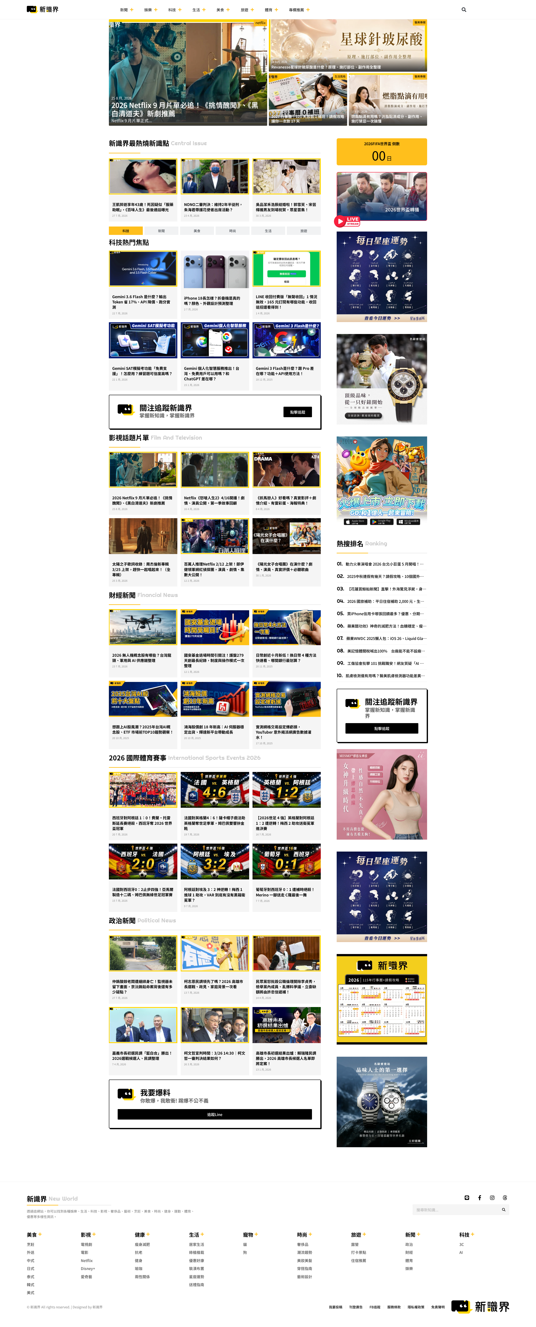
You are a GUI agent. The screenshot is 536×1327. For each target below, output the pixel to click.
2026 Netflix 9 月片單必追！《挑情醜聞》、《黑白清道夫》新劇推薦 (184, 109)
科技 (172, 10)
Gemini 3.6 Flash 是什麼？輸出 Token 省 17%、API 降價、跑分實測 (141, 302)
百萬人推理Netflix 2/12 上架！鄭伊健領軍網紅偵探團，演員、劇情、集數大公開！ (214, 569)
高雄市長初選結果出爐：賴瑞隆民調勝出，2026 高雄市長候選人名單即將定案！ (286, 1058)
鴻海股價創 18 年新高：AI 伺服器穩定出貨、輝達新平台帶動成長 (214, 729)
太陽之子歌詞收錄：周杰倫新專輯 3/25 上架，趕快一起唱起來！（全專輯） (141, 569)
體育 (268, 10)
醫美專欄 (420, 22)
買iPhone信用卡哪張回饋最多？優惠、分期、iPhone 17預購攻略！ (403, 613)
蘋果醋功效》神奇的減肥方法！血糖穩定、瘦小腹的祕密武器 (398, 626)
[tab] (126, 231)
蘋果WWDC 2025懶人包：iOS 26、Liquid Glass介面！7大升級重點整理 (405, 638)
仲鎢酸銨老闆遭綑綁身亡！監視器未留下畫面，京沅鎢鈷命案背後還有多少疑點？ (142, 986)
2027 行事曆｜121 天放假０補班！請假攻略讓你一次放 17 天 (307, 119)
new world (63, 1198)
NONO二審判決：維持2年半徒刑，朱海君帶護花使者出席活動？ (213, 207)
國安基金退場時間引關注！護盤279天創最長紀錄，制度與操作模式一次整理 (214, 660)
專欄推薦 (296, 10)
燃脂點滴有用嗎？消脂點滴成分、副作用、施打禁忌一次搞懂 (387, 119)
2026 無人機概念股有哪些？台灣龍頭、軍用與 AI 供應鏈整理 (141, 657)
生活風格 (340, 76)
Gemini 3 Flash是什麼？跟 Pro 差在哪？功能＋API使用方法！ (285, 370)
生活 (196, 10)
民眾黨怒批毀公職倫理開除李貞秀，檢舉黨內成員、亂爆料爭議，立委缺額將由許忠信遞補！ (286, 986)
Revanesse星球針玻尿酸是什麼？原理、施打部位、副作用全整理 (326, 67)
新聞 (124, 10)
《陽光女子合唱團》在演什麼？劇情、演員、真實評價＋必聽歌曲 (284, 566)
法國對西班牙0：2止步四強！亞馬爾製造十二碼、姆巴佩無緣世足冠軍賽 (142, 892)
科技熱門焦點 (129, 242)
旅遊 (244, 10)
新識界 (37, 1198)
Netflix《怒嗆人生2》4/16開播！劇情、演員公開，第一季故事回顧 (214, 500)
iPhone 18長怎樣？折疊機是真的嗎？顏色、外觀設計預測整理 (212, 300)
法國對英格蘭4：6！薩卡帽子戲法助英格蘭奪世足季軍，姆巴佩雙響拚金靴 (214, 823)
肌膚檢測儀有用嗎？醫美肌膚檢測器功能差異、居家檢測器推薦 (398, 675)
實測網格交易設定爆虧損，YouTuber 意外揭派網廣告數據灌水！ (283, 732)
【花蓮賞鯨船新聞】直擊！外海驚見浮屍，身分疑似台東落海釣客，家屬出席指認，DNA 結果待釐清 (430, 589)
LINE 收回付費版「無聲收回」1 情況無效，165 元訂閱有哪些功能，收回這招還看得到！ (286, 302)
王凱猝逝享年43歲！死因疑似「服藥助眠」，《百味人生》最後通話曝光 (142, 207)
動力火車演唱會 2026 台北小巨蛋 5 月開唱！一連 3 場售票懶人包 (399, 564)
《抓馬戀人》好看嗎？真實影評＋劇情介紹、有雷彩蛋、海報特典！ (286, 500)
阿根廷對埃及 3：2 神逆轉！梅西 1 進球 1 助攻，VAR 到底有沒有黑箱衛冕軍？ (214, 894)
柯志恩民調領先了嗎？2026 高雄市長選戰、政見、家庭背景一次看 (213, 984)
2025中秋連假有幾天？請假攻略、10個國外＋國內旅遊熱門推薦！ (402, 576)
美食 (220, 10)
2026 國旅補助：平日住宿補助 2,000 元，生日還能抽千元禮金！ (400, 601)
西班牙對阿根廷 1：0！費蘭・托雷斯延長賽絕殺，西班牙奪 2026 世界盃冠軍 (142, 823)
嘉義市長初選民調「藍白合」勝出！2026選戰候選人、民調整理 (142, 1055)
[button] (464, 9)
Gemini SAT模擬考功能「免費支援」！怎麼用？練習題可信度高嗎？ (142, 370)
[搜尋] (504, 1210)
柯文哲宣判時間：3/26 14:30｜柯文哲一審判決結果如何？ (214, 1055)
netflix (260, 22)
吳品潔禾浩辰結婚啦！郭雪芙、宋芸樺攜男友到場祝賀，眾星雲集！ (286, 207)
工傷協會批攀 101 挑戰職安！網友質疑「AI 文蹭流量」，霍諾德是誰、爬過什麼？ (414, 663)
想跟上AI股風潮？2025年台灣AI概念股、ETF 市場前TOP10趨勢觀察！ (143, 729)
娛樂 (148, 10)
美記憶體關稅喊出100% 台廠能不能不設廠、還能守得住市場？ (401, 651)
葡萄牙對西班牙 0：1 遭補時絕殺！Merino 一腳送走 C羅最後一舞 (285, 892)
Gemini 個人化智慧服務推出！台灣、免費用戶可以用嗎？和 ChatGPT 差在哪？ (211, 373)
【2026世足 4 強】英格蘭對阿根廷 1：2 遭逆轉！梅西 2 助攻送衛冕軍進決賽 (285, 823)
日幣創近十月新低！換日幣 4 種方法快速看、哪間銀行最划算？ (286, 657)
